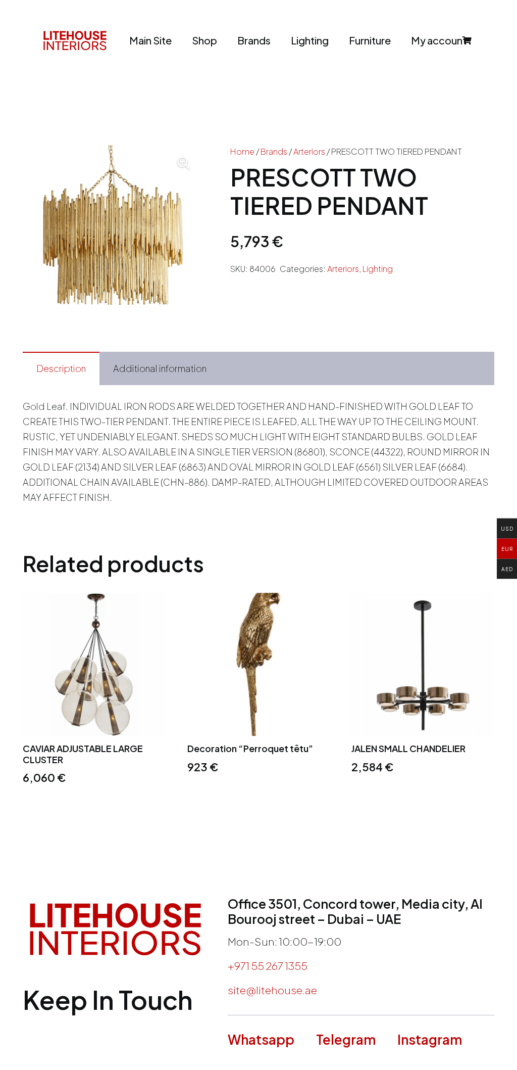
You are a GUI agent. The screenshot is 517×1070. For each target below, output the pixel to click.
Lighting (378, 268)
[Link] (75, 40)
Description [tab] (61, 368)
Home (242, 151)
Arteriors (309, 151)
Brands (274, 151)
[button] (184, 163)
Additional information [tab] (159, 368)
